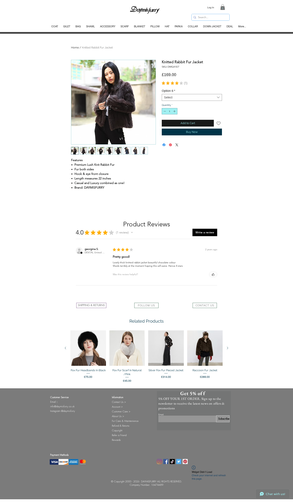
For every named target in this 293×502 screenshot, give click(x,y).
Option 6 (168, 91)
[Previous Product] (65, 348)
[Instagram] (159, 461)
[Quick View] (88, 348)
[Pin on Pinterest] (170, 145)
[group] (146, 356)
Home (75, 47)
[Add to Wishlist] (218, 123)
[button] (222, 7)
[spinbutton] (170, 111)
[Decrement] (164, 111)
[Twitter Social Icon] (178, 461)
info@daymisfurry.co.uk (62, 406)
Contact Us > (119, 402)
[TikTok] (172, 461)
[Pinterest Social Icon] (185, 461)
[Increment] (175, 111)
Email (161, 415)
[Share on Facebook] (164, 145)
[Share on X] (177, 145)
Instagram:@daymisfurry (62, 411)
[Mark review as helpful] (213, 274)
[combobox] (192, 97)
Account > (117, 406)
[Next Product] (228, 348)
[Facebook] (165, 461)
